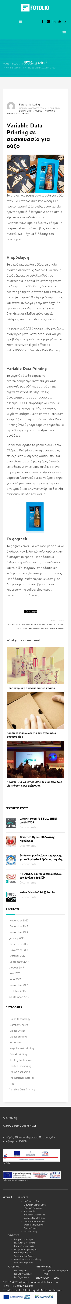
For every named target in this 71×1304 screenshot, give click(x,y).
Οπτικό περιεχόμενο (23, 1263)
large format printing (21, 1048)
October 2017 (17, 956)
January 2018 (16, 938)
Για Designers (20, 1271)
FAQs (45, 1274)
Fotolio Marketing (29, 104)
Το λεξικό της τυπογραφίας (55, 1271)
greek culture (56, 624)
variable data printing (52, 628)
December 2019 (18, 926)
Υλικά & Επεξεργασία (34, 1225)
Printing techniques (21, 1060)
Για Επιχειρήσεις (21, 1277)
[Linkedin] (54, 21)
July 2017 (14, 973)
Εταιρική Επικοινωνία (24, 1246)
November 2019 (18, 932)
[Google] (65, 21)
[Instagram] (48, 21)
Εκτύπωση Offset (32, 1202)
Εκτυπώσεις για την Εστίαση (27, 1260)
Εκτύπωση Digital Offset (35, 1205)
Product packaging (44, 111)
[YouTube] (59, 21)
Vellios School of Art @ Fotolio (37, 892)
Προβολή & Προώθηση (25, 1250)
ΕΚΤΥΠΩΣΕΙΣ (13, 1236)
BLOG (56, 1278)
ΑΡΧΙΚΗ (6, 1198)
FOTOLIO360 (14, 1267)
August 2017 (16, 967)
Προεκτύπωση (30, 1228)
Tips (11, 1083)
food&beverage (30, 624)
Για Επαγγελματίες (22, 1274)
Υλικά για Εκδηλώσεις (24, 1256)
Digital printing (18, 1036)
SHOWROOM (42, 1278)
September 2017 (19, 962)
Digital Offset (26, 111)
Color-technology (19, 1019)
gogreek (43, 624)
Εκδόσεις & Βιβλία (22, 1253)
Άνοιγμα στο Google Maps (20, 1126)
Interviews (15, 1042)
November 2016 (18, 985)
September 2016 (19, 997)
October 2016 (17, 991)
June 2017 (15, 979)
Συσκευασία (29, 1212)
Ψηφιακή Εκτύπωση (33, 1208)
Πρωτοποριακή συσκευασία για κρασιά (31, 688)
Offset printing (18, 1054)
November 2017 (18, 950)
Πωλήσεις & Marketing (24, 1243)
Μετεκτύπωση (30, 1232)
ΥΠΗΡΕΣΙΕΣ (22, 1198)
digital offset (14, 624)
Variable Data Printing (18, 114)
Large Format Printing (34, 1222)
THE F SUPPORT (44, 1267)
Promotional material (21, 1078)
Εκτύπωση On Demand (34, 1215)
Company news (18, 1025)
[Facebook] (42, 21)
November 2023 (19, 920)
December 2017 (18, 944)
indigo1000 (22, 628)
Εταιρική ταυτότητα (23, 1240)
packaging (34, 628)
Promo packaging (19, 1072)
